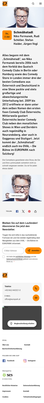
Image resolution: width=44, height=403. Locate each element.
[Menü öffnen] (40, 3)
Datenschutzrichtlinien (14, 259)
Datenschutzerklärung (31, 385)
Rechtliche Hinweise (10, 385)
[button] (15, 196)
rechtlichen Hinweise (22, 257)
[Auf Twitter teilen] (23, 211)
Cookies (5, 397)
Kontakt (26, 391)
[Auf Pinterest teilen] (29, 211)
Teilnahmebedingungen (32, 397)
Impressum (6, 391)
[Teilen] (35, 211)
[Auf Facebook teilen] (17, 211)
